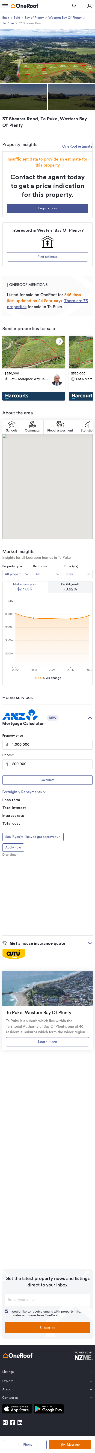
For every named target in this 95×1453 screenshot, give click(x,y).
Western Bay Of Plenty (65, 17)
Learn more (47, 1042)
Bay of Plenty (34, 17)
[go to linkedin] (20, 1422)
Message (73, 1444)
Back (5, 17)
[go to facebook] (12, 1422)
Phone (28, 1444)
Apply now (13, 847)
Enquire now (47, 208)
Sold (17, 17)
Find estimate (48, 256)
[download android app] (49, 1409)
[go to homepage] (24, 5)
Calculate (48, 780)
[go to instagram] (5, 1422)
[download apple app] (17, 1409)
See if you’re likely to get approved (30, 837)
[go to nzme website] (83, 1356)
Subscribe (47, 1328)
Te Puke (8, 23)
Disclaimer (10, 854)
